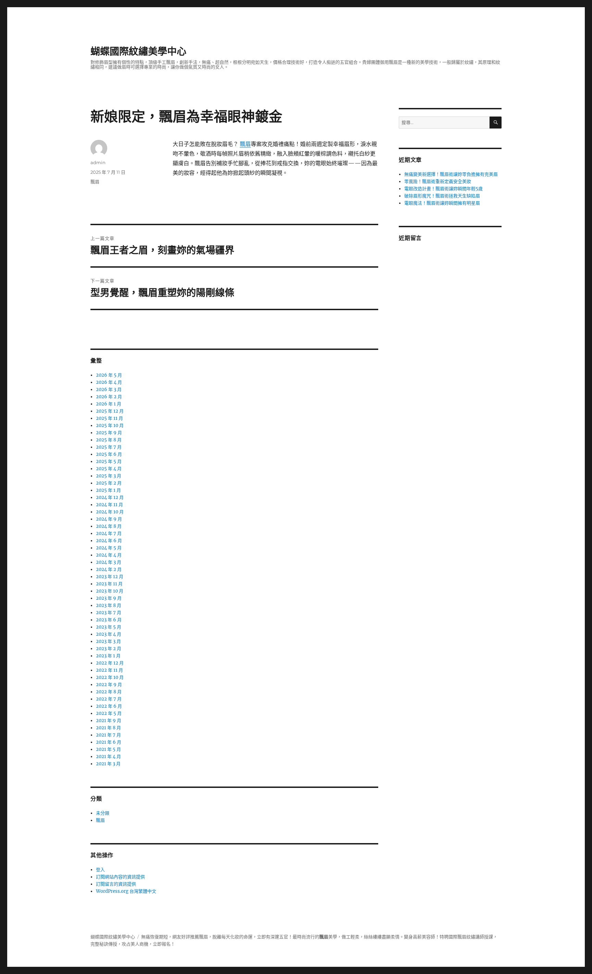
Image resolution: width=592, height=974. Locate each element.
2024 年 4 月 (109, 555)
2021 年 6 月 (108, 742)
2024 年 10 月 (110, 512)
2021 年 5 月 (108, 749)
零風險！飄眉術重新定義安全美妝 (437, 181)
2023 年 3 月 (108, 641)
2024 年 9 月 (109, 519)
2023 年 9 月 (109, 598)
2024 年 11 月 (109, 505)
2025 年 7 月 (109, 447)
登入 (100, 870)
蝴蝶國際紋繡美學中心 (138, 51)
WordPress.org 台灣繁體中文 (126, 891)
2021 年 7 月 (108, 735)
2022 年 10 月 (110, 677)
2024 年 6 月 (109, 541)
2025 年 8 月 (109, 440)
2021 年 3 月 (108, 764)
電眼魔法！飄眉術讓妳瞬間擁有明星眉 (442, 203)
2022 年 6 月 (109, 706)
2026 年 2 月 (109, 397)
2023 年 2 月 (108, 649)
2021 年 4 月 (108, 756)
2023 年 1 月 (108, 656)
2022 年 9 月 (109, 684)
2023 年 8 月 (108, 605)
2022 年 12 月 (110, 663)
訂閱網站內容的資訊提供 (120, 877)
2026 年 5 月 (109, 375)
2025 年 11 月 (109, 418)
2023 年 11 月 (109, 584)
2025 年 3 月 (108, 476)
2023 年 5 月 (108, 627)
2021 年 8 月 (108, 728)
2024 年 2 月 (109, 569)
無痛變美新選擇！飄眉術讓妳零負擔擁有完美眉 (451, 174)
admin (98, 162)
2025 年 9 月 (109, 433)
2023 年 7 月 (108, 613)
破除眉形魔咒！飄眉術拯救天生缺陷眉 (442, 196)
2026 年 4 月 (109, 382)
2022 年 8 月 (109, 692)
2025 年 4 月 (109, 469)
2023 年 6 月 (109, 620)
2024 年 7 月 (109, 533)
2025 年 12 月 (110, 411)
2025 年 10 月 (110, 425)
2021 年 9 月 (108, 720)
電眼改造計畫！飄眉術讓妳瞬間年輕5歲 (443, 189)
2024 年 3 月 (108, 562)
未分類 (102, 813)
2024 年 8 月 (109, 526)
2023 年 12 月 (109, 577)
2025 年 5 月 (109, 461)
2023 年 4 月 (108, 634)
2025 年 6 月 (109, 454)
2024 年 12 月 (110, 497)
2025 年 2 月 (109, 483)
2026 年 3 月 (109, 389)
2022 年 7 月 (109, 699)
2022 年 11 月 (109, 670)
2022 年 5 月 (109, 713)
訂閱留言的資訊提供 (116, 884)
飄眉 (245, 144)
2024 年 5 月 (109, 548)
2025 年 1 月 (108, 490)
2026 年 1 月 (108, 404)
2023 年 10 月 (109, 591)
